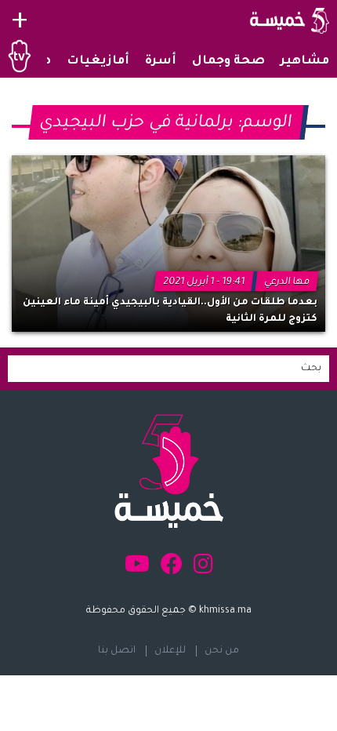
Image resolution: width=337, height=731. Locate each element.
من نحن (222, 651)
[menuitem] (305, 62)
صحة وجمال (228, 61)
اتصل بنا (117, 651)
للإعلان (170, 651)
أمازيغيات (98, 61)
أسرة (160, 61)
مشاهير (305, 61)
